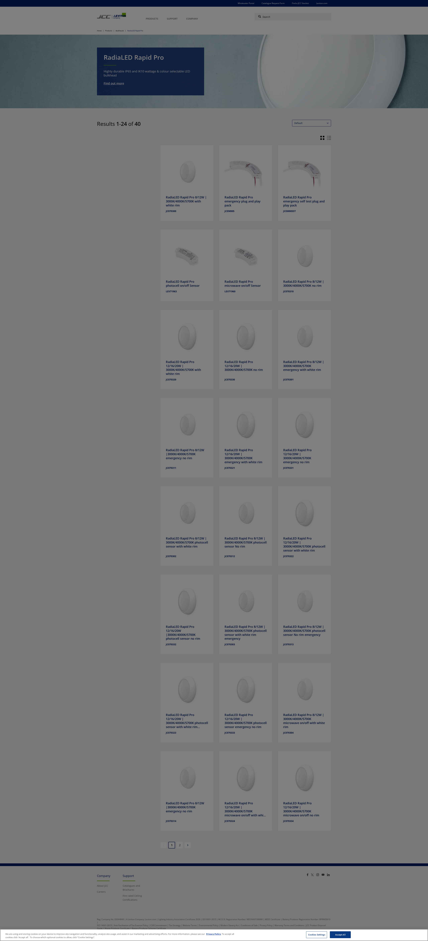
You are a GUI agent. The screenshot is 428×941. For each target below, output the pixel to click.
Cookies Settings (316, 934)
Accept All (340, 934)
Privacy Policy (213, 933)
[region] (214, 935)
